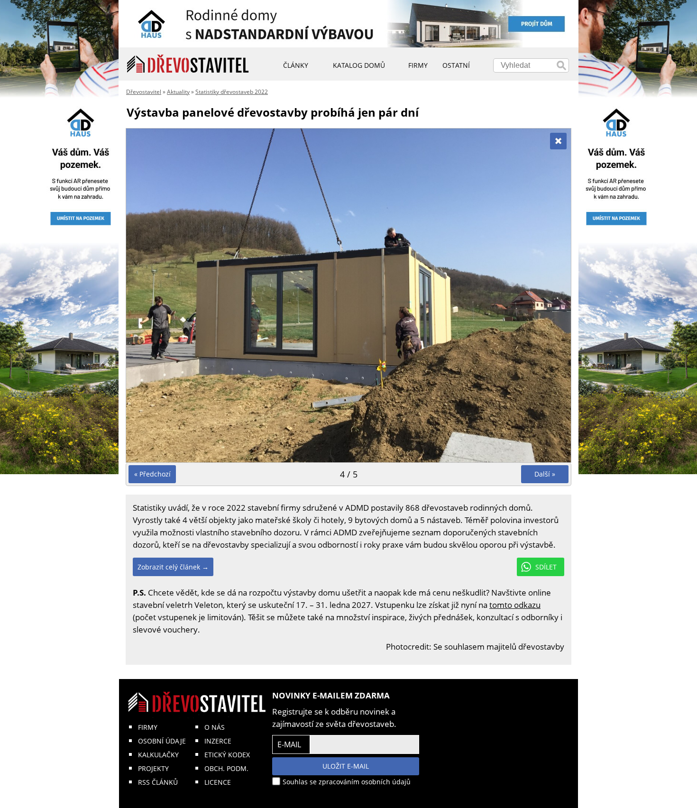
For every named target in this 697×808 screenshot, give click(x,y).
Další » (544, 473)
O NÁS (214, 727)
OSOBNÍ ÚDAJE (162, 740)
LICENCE (217, 782)
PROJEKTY (153, 768)
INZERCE (217, 740)
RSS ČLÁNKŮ (158, 782)
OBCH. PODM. (226, 768)
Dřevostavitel (143, 92)
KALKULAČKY (158, 754)
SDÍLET (546, 566)
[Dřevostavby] (188, 64)
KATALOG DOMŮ (359, 65)
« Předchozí (152, 473)
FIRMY (147, 727)
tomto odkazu (515, 604)
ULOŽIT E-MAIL (345, 766)
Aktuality (178, 92)
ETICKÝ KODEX (227, 754)
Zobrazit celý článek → (173, 566)
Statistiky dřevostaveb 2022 (231, 92)
